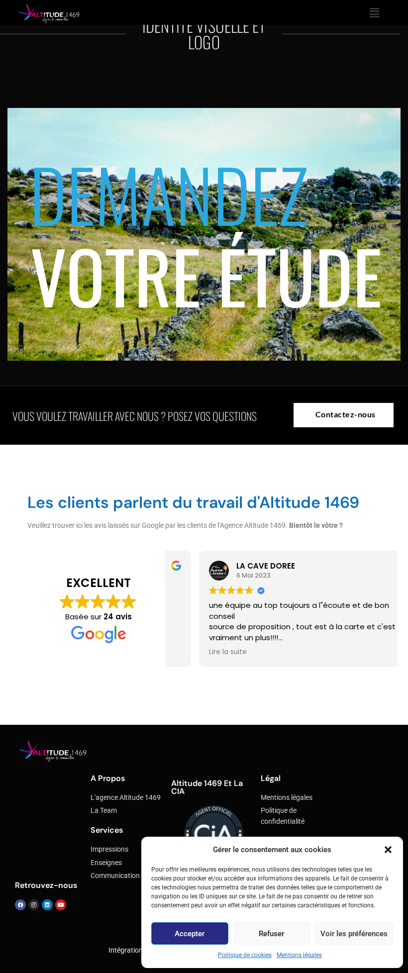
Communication (115, 876)
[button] (388, 850)
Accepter (189, 933)
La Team (104, 810)
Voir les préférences (354, 933)
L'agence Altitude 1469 (126, 797)
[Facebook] (20, 904)
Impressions (109, 849)
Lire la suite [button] (198, 652)
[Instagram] (33, 904)
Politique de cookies (245, 955)
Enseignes (106, 863)
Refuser (271, 933)
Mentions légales (299, 955)
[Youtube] (60, 904)
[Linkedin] (47, 904)
